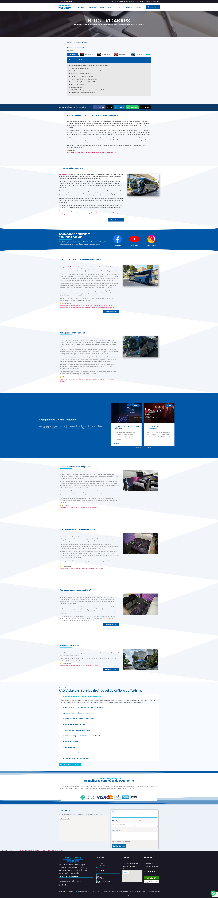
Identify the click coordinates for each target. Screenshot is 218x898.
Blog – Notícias (141, 891)
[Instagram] (59, 885)
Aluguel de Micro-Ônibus (109, 891)
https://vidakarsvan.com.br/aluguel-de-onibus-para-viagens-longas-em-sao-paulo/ (86, 305)
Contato (138, 7)
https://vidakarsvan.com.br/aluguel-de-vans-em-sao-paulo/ (79, 507)
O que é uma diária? (70, 747)
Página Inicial (80, 7)
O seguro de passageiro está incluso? (76, 753)
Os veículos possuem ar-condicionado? (77, 759)
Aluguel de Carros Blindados (126, 891)
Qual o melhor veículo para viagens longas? (78, 719)
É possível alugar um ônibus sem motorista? (78, 713)
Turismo (127, 7)
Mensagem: (116, 830)
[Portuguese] (65, 1)
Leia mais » (117, 443)
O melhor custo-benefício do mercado (83, 92)
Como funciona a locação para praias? (77, 730)
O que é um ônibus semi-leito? (80, 68)
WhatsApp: (116, 821)
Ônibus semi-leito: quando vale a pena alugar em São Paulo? (90, 65)
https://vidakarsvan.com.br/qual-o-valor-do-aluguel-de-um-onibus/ (81, 568)
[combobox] (114, 825)
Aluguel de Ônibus (95, 891)
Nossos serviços (105, 7)
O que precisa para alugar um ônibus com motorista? (82, 697)
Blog (119, 7)
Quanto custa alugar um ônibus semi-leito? (84, 79)
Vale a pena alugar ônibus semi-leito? (83, 82)
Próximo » (147, 447)
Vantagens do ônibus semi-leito (81, 73)
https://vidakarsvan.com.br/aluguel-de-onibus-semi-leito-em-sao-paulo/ (92, 152)
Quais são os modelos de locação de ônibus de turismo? (83, 707)
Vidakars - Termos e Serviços (68, 876)
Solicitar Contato (119, 846)
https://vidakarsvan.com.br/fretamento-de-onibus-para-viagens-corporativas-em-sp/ (87, 307)
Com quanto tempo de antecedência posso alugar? (81, 736)
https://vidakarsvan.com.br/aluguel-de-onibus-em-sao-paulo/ (79, 665)
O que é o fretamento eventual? (74, 724)
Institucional (92, 7)
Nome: (114, 812)
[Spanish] (67, 1)
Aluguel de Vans (82, 891)
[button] (148, 60)
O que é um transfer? (70, 741)
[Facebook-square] (62, 885)
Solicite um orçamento (78, 84)
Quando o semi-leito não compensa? (82, 76)
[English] (62, 1)
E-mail (138, 821)
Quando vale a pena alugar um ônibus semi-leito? (86, 71)
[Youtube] (65, 885)
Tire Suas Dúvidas (76, 87)
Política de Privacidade (154, 891)
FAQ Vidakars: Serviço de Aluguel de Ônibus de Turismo (88, 90)
